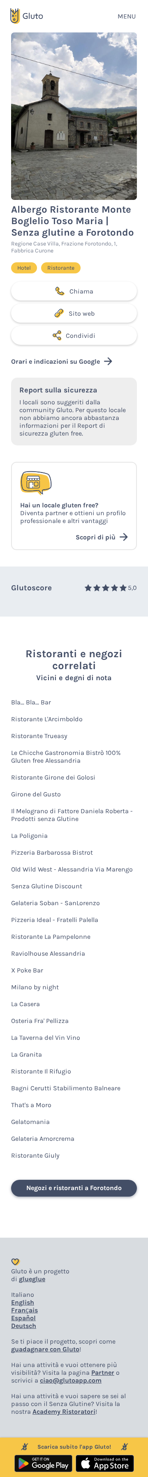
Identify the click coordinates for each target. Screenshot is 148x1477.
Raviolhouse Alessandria (48, 953)
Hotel (24, 267)
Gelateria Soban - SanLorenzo (55, 903)
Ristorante (60, 267)
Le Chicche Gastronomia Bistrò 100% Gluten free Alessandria (66, 756)
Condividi (80, 335)
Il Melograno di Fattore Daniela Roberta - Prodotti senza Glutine (72, 815)
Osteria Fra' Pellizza (40, 1021)
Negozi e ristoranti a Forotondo (74, 1188)
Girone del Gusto (36, 794)
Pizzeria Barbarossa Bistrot (52, 852)
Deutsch (23, 1326)
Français (24, 1310)
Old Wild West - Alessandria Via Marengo (72, 869)
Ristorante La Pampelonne (50, 936)
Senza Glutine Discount (46, 886)
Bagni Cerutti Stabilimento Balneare (65, 1088)
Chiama (81, 291)
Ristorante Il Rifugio (41, 1071)
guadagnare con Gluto (45, 1349)
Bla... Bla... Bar (31, 702)
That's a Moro (31, 1105)
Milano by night (35, 987)
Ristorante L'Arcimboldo (47, 719)
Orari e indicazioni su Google (55, 361)
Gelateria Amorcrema (42, 1138)
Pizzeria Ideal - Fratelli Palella (54, 920)
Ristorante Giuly (35, 1155)
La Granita (26, 1054)
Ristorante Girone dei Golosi (53, 777)
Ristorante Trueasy (39, 736)
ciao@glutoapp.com (71, 1380)
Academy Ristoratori (63, 1411)
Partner (102, 1372)
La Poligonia (29, 835)
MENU (127, 16)
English (22, 1302)
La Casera (25, 1004)
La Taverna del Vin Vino (45, 1037)
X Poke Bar (27, 970)
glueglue (32, 1279)
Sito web (82, 313)
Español (23, 1318)
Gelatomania (30, 1122)
